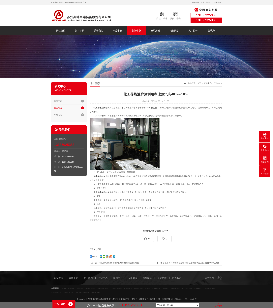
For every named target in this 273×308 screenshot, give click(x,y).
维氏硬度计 (198, 288)
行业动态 (58, 108)
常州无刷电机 (56, 292)
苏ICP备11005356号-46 (149, 299)
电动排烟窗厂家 (177, 288)
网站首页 (60, 30)
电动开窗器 (128, 288)
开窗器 (147, 288)
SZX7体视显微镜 (68, 288)
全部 (99, 249)
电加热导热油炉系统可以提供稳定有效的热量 (119, 263)
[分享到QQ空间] (101, 256)
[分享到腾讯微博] (114, 256)
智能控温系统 (103, 288)
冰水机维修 (156, 288)
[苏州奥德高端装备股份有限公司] (81, 15)
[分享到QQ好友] (107, 256)
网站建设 (179, 299)
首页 (199, 83)
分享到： (95, 257)
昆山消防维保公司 (82, 292)
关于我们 (98, 30)
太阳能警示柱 (209, 288)
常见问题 (58, 114)
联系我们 (217, 2)
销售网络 (174, 30)
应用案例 (155, 30)
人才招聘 (193, 30)
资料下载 (79, 30)
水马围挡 (165, 288)
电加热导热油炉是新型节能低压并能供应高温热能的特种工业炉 (192, 263)
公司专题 (58, 101)
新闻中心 (136, 30)
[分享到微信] (104, 256)
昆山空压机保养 (116, 288)
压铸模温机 (95, 292)
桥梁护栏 (79, 288)
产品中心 (117, 30)
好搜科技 (166, 299)
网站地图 (195, 2)
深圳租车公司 (90, 288)
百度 (202, 2)
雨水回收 (188, 288)
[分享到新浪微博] (110, 256)
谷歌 (207, 2)
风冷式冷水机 (68, 292)
